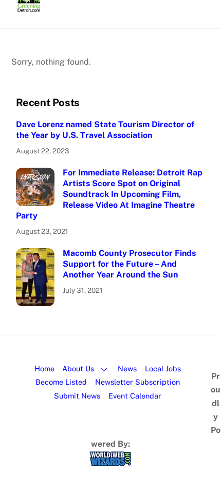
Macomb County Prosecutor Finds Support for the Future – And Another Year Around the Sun (129, 264)
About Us (78, 368)
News (127, 368)
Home (44, 368)
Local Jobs (163, 368)
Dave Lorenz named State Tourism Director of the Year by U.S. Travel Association (105, 130)
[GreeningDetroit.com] (29, 7)
